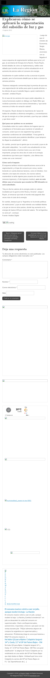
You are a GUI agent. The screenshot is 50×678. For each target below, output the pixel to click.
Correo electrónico (9, 287)
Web (4, 293)
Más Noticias (13, 604)
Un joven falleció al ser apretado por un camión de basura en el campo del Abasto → (37, 236)
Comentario (7, 260)
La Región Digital (24, 673)
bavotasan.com (35, 676)
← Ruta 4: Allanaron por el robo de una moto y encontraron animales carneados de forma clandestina (13, 236)
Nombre (5, 282)
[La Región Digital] (25, 11)
